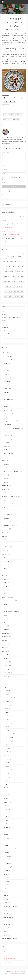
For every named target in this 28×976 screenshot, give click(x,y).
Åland (5, 658)
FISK (3, 493)
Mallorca (7, 845)
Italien (5, 791)
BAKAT (4, 460)
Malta (5, 813)
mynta (9, 119)
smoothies (6, 529)
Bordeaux (7, 762)
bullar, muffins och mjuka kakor (12, 471)
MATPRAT (5, 636)
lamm (5, 586)
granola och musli (8, 511)
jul (4, 543)
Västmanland (7, 457)
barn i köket (9, 253)
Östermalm (8, 413)
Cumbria (7, 705)
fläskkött (6, 582)
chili (14, 258)
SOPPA (4, 910)
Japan (5, 798)
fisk (14, 266)
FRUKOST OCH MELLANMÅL (9, 496)
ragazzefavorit (10, 286)
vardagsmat (10, 293)
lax (7, 278)
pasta (14, 281)
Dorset (6, 712)
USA (5, 884)
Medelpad (6, 395)
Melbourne (8, 665)
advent (5, 539)
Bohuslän (6, 367)
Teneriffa (7, 852)
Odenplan (7, 435)
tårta (5, 482)
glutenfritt (11, 114)
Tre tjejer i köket (14, 8)
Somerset (7, 744)
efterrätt (21, 261)
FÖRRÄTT (4, 489)
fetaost (7, 266)
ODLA (4, 640)
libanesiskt (20, 117)
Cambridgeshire (9, 697)
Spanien (6, 834)
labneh (14, 117)
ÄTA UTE (4, 352)
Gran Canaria (8, 841)
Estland (6, 755)
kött (13, 276)
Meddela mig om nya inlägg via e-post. (14, 183)
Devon (6, 708)
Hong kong (7, 777)
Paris (6, 773)
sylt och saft (7, 935)
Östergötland (7, 356)
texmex (6, 629)
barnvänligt (19, 253)
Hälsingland (7, 388)
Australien (6, 662)
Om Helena (6, 333)
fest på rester (18, 263)
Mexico (6, 816)
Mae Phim (7, 870)
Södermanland (8, 399)
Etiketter (4, 314)
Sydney (7, 669)
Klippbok (4, 320)
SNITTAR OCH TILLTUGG (8, 906)
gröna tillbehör (8, 924)
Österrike (6, 654)
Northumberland (9, 737)
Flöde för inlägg (6, 955)
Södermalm (8, 439)
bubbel (5, 564)
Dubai (5, 683)
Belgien (6, 676)
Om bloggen (5, 327)
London (19, 278)
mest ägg (6, 521)
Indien (5, 780)
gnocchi (6, 604)
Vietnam (10, 298)
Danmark (6, 679)
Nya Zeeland (7, 823)
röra (6, 288)
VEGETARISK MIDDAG (8, 938)
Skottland (6, 831)
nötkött (6, 590)
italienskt (18, 273)
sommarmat (13, 288)
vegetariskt (16, 119)
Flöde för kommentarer (8, 958)
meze (4, 119)
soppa (22, 288)
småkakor (6, 478)
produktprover (11, 283)
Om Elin (5, 330)
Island (5, 787)
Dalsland (6, 374)
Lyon (6, 766)
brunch (18, 256)
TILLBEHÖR (5, 913)
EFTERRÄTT (5, 485)
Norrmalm (7, 431)
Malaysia (6, 809)
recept (19, 286)
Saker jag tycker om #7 (13, 234)
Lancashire (8, 723)
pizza (5, 618)
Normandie (8, 769)
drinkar (5, 568)
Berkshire (7, 690)
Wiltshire (7, 752)
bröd (5, 467)
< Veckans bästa (7, 124)
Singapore (6, 827)
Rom (6, 795)
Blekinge (6, 363)
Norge (5, 820)
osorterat (4, 644)
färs (9, 268)
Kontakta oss (5, 324)
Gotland (6, 385)
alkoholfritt (6, 561)
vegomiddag (19, 296)
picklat (5, 928)
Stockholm (8, 291)
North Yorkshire (9, 733)
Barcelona (7, 838)
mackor (6, 518)
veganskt (19, 293)
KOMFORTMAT (6, 597)
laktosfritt (21, 276)
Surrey (6, 748)
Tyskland (6, 874)
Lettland (6, 805)
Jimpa (4, 231)
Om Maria (6, 336)
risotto (5, 626)
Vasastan (7, 442)
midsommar (7, 547)
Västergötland (7, 453)
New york (7, 892)
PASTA (4, 647)
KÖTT (3, 575)
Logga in (4, 951)
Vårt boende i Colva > (20, 124)
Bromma (7, 417)
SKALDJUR (5, 902)
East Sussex (8, 715)
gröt (5, 507)
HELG (3, 536)
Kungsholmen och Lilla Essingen (13, 428)
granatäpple (19, 114)
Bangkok (7, 863)
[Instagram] (25, 2)
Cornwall (7, 701)
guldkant (19, 271)
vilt (4, 593)
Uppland (6, 446)
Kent (6, 719)
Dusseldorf (8, 881)
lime (13, 278)
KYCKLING (5, 633)
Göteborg (6, 377)
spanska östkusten (10, 849)
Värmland (6, 449)
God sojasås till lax (13, 231)
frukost (20, 266)
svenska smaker (18, 291)
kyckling (6, 276)
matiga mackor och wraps (11, 611)
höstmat (10, 273)
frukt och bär (7, 503)
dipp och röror (7, 917)
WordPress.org (6, 962)
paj (4, 615)
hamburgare (7, 608)
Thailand (6, 859)
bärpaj (5, 464)
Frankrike (6, 759)
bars (5, 500)
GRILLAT (4, 532)
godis (5, 475)
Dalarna (6, 370)
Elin (11, 29)
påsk (19, 283)
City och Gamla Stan (10, 421)
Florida (7, 888)
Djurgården (8, 424)
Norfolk (7, 730)
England (9, 263)
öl (4, 557)
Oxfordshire (8, 741)
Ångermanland (8, 359)
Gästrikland (7, 381)
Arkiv (3, 311)
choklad (21, 258)
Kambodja (6, 802)
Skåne (5, 403)
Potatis (5, 622)
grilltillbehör (6, 117)
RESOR (4, 651)
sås (4, 931)
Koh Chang (8, 867)
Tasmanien (8, 672)
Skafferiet (5, 340)
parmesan (7, 281)
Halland (6, 392)
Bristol (6, 694)
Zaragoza (7, 856)
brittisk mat (10, 256)
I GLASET (4, 554)
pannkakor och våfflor (9, 525)
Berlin (6, 877)
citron (4, 114)
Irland (5, 784)
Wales (5, 899)
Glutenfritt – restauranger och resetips (12, 317)
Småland (6, 406)
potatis (21, 281)
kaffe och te (7, 514)
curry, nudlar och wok (9, 600)
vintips (17, 298)
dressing (13, 261)
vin (4, 572)
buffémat (7, 258)
